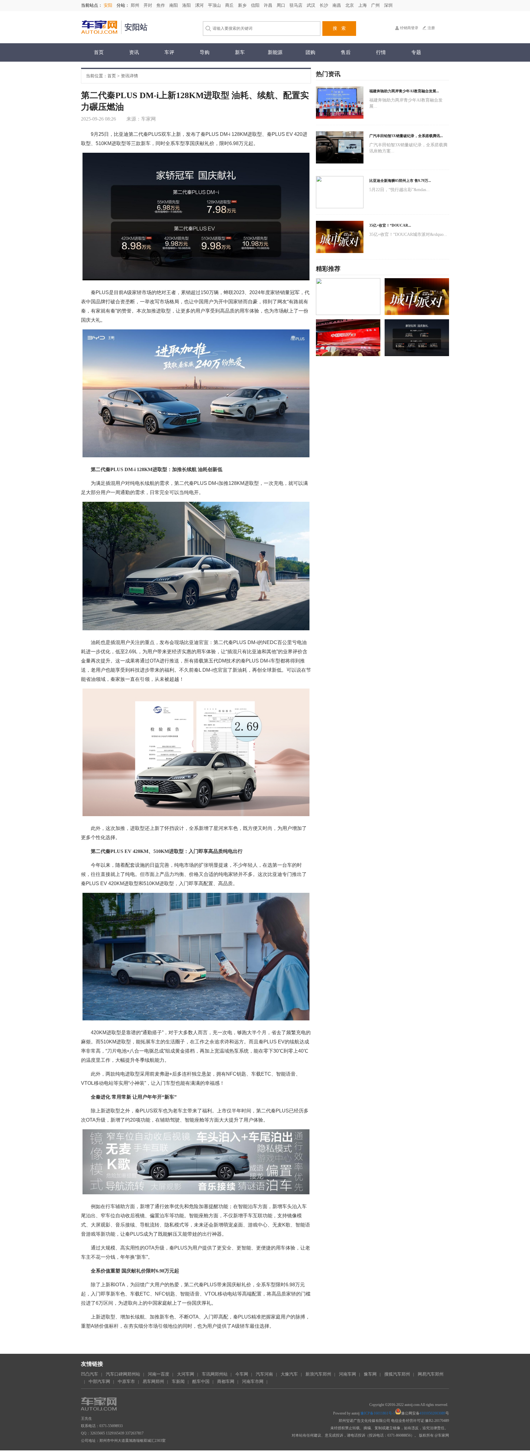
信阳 (256, 5)
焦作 (161, 5)
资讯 (134, 52)
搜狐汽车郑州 (397, 1374)
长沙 (324, 5)
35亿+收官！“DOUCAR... (390, 225)
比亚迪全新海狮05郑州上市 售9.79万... (400, 181)
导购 (204, 52)
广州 (376, 5)
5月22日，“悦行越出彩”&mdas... (399, 189)
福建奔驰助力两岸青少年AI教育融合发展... (404, 91)
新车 (240, 52)
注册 (431, 28)
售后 (346, 52)
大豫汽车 (289, 1374)
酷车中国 (200, 1381)
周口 (281, 5)
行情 (381, 52)
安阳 (108, 5)
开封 (148, 5)
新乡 (243, 5)
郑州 (135, 5)
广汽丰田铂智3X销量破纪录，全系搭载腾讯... (406, 136)
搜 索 (339, 28)
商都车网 (225, 1381)
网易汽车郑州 (431, 1374)
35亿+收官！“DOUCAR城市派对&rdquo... (408, 234)
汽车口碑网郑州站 (123, 1374)
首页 (99, 52)
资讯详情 (129, 76)
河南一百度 (158, 1374)
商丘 (230, 5)
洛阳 (187, 5)
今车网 (241, 1374)
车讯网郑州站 (215, 1374)
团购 (310, 52)
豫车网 (370, 1374)
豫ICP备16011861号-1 (377, 1413)
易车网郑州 (153, 1381)
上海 (363, 5)
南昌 (337, 5)
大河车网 (185, 1374)
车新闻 (178, 1381)
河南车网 (347, 1374)
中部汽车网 (99, 1381)
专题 (416, 52)
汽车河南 (264, 1374)
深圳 (388, 5)
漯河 (200, 5)
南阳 (174, 5)
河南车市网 (252, 1381)
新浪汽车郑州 (318, 1374)
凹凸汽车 (89, 1374)
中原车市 (126, 1381)
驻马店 (297, 5)
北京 (350, 5)
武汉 (312, 5)
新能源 (275, 52)
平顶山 (215, 5)
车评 (169, 52)
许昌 (269, 5)
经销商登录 (409, 28)
